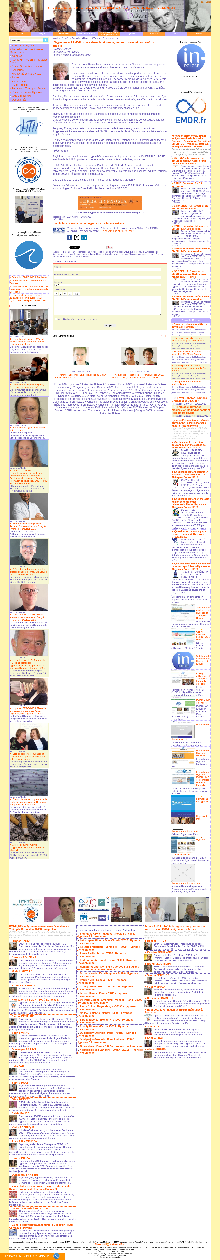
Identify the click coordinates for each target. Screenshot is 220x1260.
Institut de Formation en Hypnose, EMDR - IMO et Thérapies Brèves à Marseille (189, 791)
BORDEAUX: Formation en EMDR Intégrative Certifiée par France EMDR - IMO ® (189, 161)
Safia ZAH (18, 1066)
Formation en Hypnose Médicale (203, 753)
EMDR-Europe (130, 252)
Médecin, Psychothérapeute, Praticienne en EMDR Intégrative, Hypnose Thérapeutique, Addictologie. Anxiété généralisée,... (180, 992)
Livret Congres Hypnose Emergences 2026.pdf (189, 399)
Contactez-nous (29, 306)
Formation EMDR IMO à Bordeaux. (30, 277)
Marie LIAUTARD (22, 971)
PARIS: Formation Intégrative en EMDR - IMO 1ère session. (191, 227)
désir (121, 252)
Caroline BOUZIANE (24, 957)
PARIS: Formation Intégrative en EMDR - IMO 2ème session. (191, 250)
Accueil (19, 34)
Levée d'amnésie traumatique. (30, 1208)
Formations (64, 34)
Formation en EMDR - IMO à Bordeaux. (35, 999)
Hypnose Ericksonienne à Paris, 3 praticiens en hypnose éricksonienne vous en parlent (190, 860)
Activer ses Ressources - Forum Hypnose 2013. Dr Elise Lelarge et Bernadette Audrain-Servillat (138, 376)
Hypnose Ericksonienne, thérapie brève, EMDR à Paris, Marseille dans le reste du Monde (190, 423)
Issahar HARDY (21, 941)
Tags (123, 1244)
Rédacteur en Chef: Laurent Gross (110, 1251)
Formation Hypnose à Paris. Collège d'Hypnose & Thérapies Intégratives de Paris (29, 109)
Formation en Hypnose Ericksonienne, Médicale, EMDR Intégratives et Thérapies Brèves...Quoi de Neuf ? (111, 8)
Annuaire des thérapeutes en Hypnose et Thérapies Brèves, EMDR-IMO (190, 624)
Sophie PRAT (20, 1082)
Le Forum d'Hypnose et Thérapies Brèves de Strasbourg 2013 (110, 212)
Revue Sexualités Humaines (27, 66)
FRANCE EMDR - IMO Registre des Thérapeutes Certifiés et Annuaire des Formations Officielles (29, 149)
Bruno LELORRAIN (23, 985)
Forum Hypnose (97, 254)
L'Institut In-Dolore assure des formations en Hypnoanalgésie (186, 743)
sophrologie (75, 256)
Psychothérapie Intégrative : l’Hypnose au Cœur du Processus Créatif (80, 376)
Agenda (131, 34)
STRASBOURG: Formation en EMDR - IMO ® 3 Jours (190, 207)
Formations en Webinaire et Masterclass (26, 51)
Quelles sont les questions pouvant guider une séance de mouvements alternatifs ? (189, 445)
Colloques (17, 70)
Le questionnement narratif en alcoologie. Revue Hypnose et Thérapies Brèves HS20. (190, 474)
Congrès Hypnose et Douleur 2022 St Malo (97, 387)
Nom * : (57, 267)
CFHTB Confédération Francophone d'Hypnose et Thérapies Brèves (88, 252)
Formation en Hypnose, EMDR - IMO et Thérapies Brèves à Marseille (203, 778)
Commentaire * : (61, 290)
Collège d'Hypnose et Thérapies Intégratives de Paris (203, 678)
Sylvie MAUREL (21, 1113)
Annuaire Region (22, 96)
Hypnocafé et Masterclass (26, 73)
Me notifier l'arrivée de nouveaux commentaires (78, 319)
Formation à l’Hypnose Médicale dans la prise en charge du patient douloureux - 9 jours (27, 341)
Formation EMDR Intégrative (191, 92)
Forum (199, 34)
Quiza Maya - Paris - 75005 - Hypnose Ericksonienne (111, 1046)
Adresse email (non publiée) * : (67, 274)
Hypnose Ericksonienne (130, 254)
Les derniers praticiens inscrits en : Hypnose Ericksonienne (107, 930)
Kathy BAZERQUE (23, 1127)
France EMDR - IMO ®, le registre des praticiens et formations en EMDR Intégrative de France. (174, 928)
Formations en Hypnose (202, 800)
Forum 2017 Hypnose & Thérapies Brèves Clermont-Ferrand (117, 393)
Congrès (42, 34)
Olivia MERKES (21, 1099)
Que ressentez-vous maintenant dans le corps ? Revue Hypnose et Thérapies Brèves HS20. (191, 566)
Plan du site (100, 1244)
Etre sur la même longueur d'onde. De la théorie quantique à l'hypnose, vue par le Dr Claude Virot (29, 802)
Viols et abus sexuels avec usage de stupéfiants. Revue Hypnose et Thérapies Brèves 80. (40, 1187)
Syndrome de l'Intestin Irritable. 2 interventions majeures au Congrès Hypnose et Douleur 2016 (28, 617)
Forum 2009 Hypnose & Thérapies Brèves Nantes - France (114, 404)
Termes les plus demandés (110, 1257)
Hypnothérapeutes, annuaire (186, 883)
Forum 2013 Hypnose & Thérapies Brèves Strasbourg (95, 38)
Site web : (58, 282)
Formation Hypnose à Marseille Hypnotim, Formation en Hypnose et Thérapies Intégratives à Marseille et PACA (29, 234)
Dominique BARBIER (25, 1174)
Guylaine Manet (112, 254)
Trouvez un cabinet (126, 1249)
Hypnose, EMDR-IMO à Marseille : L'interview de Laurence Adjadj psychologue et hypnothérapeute (29, 711)
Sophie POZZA (21, 1158)
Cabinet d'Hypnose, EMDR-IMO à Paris (203, 635)
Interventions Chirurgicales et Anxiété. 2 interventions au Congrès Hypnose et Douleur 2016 (28, 526)
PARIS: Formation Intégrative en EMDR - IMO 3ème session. (191, 298)
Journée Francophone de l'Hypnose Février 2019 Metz (109, 390)
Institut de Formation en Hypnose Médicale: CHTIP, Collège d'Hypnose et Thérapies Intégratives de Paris (188, 691)
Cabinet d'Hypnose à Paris (184, 834)
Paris (11, 1247)
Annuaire (153, 34)
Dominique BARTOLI (24, 1049)
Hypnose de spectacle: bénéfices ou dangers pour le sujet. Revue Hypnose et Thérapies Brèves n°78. (28, 298)
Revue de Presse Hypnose (27, 92)
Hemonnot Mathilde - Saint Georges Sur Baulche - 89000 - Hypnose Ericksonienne (108, 968)
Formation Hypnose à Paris (191, 42)
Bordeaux (34, 1247)
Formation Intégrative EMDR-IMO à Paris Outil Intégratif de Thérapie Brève (29, 190)
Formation (177, 403)
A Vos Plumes (19, 84)
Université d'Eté (111, 407)
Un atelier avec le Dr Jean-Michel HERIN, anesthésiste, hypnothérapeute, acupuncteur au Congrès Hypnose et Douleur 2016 (28, 664)
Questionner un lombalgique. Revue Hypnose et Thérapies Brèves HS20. (189, 534)
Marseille (17, 1247)
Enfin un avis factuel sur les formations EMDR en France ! (187, 353)
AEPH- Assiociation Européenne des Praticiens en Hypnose (99, 410)
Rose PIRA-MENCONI (25, 1141)
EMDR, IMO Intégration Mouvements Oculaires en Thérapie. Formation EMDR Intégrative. (39, 928)
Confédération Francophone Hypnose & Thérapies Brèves (88, 223)
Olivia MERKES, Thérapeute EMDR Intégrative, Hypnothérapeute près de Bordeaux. (29, 289)
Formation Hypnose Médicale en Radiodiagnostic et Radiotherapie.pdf (191, 410)
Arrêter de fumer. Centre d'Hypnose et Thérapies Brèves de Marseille (27, 847)
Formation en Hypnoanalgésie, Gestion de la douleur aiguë (27, 385)
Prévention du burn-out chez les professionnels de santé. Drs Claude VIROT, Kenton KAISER (28, 572)
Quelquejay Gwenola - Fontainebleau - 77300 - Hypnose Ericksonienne (106, 1041)
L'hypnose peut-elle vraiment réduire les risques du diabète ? (188, 339)
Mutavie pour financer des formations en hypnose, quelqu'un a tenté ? (190, 368)
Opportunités (18, 99)
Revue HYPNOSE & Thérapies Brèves (109, 34)
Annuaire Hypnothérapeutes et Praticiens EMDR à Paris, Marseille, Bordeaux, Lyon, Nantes (189, 889)
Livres (176, 34)
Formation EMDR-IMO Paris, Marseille (27, 1256)
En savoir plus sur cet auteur (117, 231)
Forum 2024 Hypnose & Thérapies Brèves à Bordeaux (85, 384)
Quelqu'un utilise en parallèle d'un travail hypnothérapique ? (190, 325)
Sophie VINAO (20, 1032)
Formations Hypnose (24, 45)
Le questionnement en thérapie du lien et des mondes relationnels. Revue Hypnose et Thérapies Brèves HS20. (190, 503)
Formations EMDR (86, 34)
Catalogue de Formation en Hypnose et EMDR (203, 660)
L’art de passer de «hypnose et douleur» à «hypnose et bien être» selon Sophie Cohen (27, 756)
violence (85, 256)
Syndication (115, 1244)
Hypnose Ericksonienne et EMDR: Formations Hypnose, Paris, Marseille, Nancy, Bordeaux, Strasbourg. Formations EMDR (189, 332)
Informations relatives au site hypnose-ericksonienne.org (110, 1253)
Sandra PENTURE (23, 1016)
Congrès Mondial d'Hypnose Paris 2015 (120, 396)
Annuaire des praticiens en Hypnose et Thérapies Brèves (203, 612)
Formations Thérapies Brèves (28, 88)
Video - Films (19, 81)
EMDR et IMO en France (203, 701)
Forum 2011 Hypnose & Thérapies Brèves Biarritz (98, 401)
